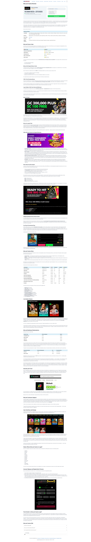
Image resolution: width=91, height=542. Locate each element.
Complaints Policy (58, 538)
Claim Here (30, 37)
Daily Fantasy (37, 1)
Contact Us (39, 538)
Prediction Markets (46, 1)
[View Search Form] (67, 1)
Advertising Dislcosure (52, 538)
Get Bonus (56, 8)
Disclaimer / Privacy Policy (45, 538)
